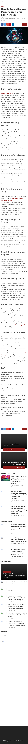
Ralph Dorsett (16, 556)
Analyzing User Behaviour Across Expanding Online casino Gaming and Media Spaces (18, 527)
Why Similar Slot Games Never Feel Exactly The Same (17, 582)
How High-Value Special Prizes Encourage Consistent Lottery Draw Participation (18, 552)
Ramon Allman (16, 531)
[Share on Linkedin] (13, 24)
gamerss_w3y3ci (17, 543)
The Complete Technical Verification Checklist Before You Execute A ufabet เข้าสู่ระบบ (17, 597)
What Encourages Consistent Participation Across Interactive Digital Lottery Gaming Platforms (19, 495)
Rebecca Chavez (10, 18)
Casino (3, 6)
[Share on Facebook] (2, 24)
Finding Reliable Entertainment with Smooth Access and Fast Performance (14, 574)
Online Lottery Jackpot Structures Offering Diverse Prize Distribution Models (17, 614)
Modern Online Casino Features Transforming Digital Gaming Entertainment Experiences (16, 606)
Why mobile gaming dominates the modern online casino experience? (19, 539)
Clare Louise (15, 485)
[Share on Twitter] (5, 24)
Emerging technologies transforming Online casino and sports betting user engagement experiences (19, 510)
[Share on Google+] (7, 24)
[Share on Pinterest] (10, 24)
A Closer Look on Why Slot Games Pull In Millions (17, 590)
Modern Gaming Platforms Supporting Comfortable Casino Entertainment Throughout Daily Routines (19, 480)
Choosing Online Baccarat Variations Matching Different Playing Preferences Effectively (16, 623)
